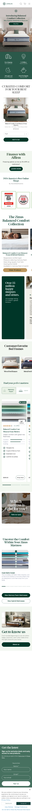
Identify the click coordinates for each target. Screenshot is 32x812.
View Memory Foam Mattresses (16, 595)
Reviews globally (23, 63)
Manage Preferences (21, 807)
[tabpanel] (16, 442)
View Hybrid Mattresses (16, 601)
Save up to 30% (23, 77)
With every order (8, 63)
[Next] (28, 120)
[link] (16, 110)
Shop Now (20, 477)
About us (16, 644)
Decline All (8, 803)
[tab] (9, 390)
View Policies (9, 807)
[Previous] (3, 120)
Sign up (16, 783)
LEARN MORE (16, 169)
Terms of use (21, 756)
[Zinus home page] (7, 3)
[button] (20, 4)
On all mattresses (8, 77)
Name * (16, 766)
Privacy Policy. (5, 800)
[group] (13, 307)
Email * (16, 774)
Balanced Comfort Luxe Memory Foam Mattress (16, 124)
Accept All (23, 803)
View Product (15, 270)
